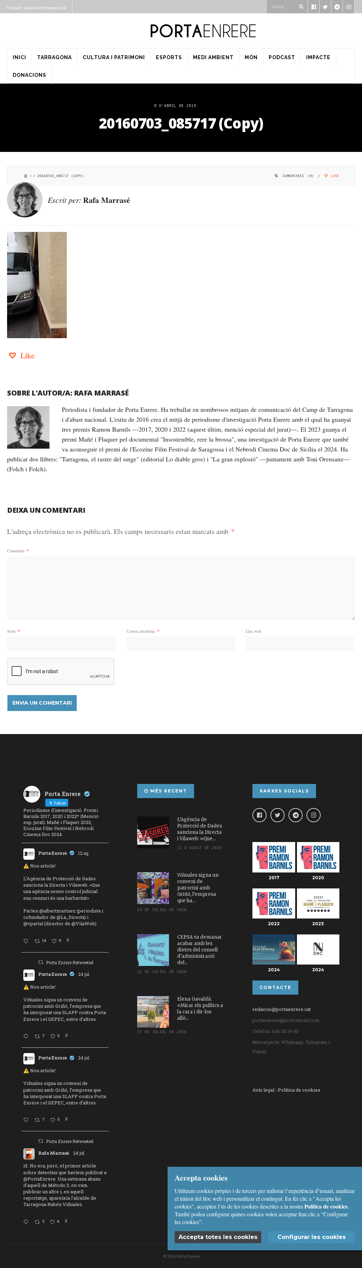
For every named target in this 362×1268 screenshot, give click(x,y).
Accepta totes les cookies (218, 1237)
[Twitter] (277, 815)
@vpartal (33, 923)
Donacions (29, 75)
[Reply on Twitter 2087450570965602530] (27, 941)
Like (333, 176)
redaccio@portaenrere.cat (281, 1009)
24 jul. (84, 974)
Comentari (18, 550)
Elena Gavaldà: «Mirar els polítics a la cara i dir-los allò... (200, 1008)
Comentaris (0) (298, 176)
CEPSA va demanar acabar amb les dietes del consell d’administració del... (199, 950)
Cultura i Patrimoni (114, 57)
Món (251, 57)
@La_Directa (70, 917)
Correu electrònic (143, 631)
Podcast (282, 57)
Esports (169, 57)
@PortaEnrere (39, 1179)
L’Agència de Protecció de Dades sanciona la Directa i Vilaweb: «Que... (199, 829)
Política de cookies (299, 1090)
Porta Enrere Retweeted (69, 962)
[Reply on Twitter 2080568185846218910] (27, 1222)
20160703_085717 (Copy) (181, 123)
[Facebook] (259, 815)
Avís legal (263, 1090)
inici (19, 57)
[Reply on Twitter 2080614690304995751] (27, 1036)
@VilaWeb (83, 923)
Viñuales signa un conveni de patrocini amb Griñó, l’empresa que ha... (197, 888)
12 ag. (83, 853)
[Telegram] (295, 815)
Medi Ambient (213, 57)
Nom (13, 631)
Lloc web (253, 631)
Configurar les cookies (312, 1237)
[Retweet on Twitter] (40, 962)
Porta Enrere (52, 853)
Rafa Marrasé (106, 199)
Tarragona (54, 57)
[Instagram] (313, 815)
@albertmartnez (57, 911)
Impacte (318, 57)
